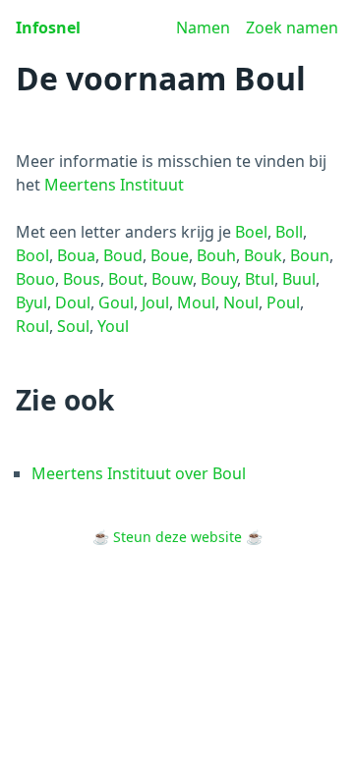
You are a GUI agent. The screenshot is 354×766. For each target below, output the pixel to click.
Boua (76, 255)
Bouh (216, 255)
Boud (123, 255)
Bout (126, 279)
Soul (73, 326)
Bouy (219, 279)
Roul (32, 326)
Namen (203, 27)
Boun (309, 255)
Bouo (35, 279)
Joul (155, 302)
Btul (259, 279)
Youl (113, 326)
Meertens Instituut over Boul (138, 473)
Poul (283, 302)
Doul (72, 302)
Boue (169, 255)
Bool (32, 255)
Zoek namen (292, 27)
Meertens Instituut (114, 184)
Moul (196, 302)
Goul (116, 302)
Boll (289, 232)
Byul (31, 302)
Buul (299, 279)
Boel (251, 232)
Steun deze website (177, 536)
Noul (241, 302)
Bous (81, 279)
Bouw (172, 279)
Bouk (263, 255)
